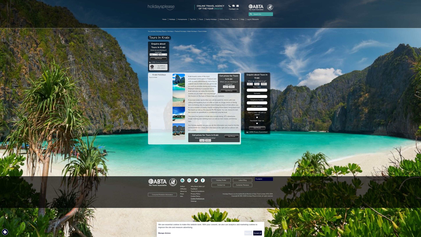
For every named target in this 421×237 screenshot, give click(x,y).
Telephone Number (257, 100)
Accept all (257, 233)
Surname (257, 93)
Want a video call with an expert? (257, 113)
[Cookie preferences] (5, 232)
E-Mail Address (257, 106)
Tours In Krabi (202, 31)
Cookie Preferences (197, 199)
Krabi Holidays (192, 31)
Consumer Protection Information (162, 195)
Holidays (170, 31)
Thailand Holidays (180, 31)
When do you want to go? (257, 81)
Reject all (248, 233)
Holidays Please (161, 31)
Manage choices (164, 233)
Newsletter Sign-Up (257, 121)
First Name (257, 87)
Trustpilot (258, 179)
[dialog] (210, 229)
